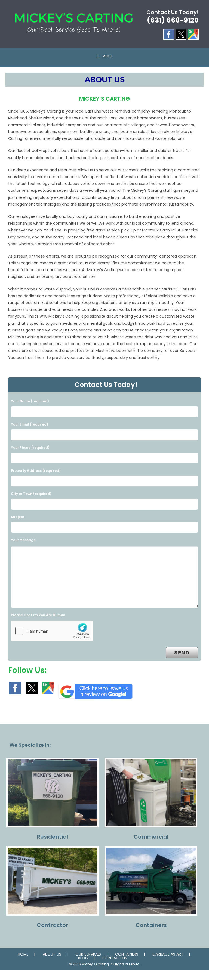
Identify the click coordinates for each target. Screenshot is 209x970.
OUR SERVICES (88, 954)
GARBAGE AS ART (167, 954)
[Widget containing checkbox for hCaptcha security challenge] (52, 631)
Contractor (52, 925)
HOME (23, 954)
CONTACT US (114, 958)
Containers (151, 925)
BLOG (83, 958)
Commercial (151, 837)
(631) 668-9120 (173, 20)
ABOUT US (52, 954)
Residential (52, 837)
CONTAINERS (126, 954)
